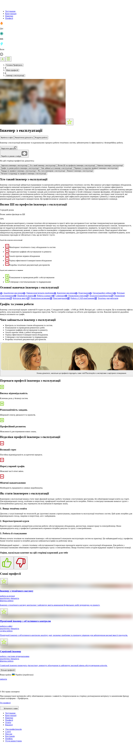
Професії (9, 18)
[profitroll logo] (13, 7)
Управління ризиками (40, 298)
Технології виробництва (100, 296)
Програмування (60, 298)
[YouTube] (7, 747)
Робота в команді (44, 296)
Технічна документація (108, 298)
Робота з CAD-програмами (82, 298)
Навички (9, 16)
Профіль (9, 738)
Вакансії (9, 725)
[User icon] (2, 59)
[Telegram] (11, 747)
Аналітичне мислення (13, 293)
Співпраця (60, 296)
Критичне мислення (66, 293)
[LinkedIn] (17, 747)
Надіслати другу (7, 148)
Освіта (8, 722)
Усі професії (5, 703)
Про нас (8, 734)
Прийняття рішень (25, 296)
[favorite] (69, 122)
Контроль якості (20, 298)
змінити (3, 679)
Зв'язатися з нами (11, 708)
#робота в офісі (7, 138)
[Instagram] (1, 747)
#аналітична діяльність (24, 138)
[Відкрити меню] (8, 59)
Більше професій (8, 670)
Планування (83, 293)
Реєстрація (10, 736)
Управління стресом (77, 296)
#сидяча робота (41, 138)
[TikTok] (4, 747)
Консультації (10, 13)
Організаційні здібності (103, 293)
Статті (8, 731)
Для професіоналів (13, 729)
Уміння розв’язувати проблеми (40, 293)
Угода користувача (13, 741)
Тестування (10, 11)
